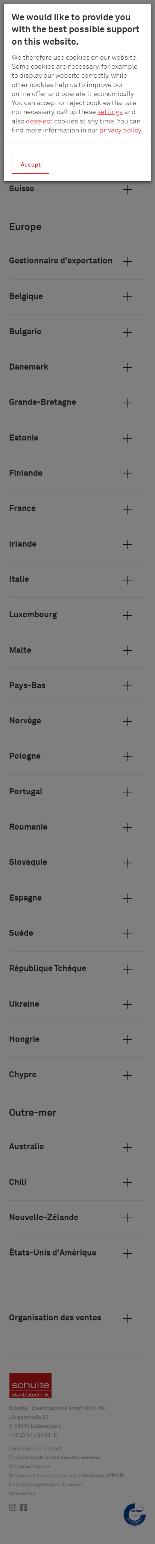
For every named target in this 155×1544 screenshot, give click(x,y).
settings (110, 112)
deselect (39, 121)
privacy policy (120, 130)
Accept (31, 165)
